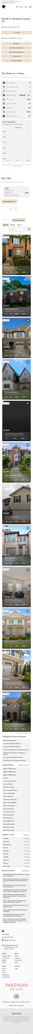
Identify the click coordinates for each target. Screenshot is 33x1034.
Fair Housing (5, 977)
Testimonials (18, 960)
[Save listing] (28, 237)
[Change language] (17, 7)
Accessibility (5, 975)
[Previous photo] (4, 255)
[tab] (5, 225)
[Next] (15, 209)
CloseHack (21, 1005)
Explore (4, 953)
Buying (4, 960)
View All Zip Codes (8, 201)
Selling (4, 962)
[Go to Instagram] (3, 931)
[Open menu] (30, 7)
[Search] (29, 229)
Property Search (6, 956)
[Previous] (11, 209)
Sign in (26, 6)
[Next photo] (29, 255)
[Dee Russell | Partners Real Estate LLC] (17, 987)
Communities (5, 958)
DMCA (4, 972)
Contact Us (18, 958)
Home (16, 962)
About (16, 953)
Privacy (4, 968)
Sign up (21, 6)
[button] (16, 95)
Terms (3, 970)
